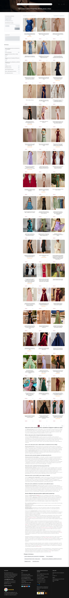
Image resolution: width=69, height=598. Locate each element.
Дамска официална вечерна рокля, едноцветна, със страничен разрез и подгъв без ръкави (58, 416)
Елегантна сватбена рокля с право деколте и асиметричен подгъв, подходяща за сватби (58, 349)
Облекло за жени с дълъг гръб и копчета (44, 255)
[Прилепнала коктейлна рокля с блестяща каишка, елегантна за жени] (30, 339)
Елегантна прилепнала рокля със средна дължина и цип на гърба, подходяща (58, 371)
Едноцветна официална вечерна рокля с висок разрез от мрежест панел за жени (58, 167)
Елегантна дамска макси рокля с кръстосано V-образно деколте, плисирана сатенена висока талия (30, 327)
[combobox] (34, 4)
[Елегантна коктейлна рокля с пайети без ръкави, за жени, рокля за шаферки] (44, 384)
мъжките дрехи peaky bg (47, 537)
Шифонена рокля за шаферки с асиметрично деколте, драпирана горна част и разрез (30, 167)
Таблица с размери (40, 575)
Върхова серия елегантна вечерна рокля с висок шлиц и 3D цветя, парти (44, 371)
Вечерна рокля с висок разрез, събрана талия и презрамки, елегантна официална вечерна (58, 145)
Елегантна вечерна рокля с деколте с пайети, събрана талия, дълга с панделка (58, 304)
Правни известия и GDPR (26, 582)
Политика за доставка (25, 574)
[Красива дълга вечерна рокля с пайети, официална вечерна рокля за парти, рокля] (58, 69)
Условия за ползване (40, 578)
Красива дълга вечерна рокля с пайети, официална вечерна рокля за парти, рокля (58, 78)
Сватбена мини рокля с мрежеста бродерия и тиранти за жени (58, 235)
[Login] (61, 4)
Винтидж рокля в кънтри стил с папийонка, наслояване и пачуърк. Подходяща (30, 190)
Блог (22, 572)
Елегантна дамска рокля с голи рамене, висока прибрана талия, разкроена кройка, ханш (44, 304)
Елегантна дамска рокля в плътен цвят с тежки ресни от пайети (29, 212)
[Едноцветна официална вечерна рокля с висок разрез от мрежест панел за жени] (58, 158)
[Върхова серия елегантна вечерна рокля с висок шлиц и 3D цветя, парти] (44, 362)
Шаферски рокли (28, 561)
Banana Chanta (38, 546)
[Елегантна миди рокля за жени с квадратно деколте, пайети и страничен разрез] (30, 407)
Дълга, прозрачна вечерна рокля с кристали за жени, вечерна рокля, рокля (30, 34)
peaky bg (60, 532)
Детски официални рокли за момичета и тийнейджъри (34, 556)
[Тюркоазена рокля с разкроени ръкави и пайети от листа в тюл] (30, 47)
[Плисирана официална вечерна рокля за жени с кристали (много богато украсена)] (44, 203)
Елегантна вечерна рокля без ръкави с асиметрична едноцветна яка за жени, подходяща (29, 394)
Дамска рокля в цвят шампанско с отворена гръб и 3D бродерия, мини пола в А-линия (29, 256)
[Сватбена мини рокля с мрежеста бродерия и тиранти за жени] (58, 225)
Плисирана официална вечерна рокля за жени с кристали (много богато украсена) (44, 212)
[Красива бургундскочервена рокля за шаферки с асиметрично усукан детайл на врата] (58, 384)
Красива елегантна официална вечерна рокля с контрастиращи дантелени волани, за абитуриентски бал (29, 304)
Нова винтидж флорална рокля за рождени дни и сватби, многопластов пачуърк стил (58, 101)
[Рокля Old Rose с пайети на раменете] (44, 113)
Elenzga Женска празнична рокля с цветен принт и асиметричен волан (44, 34)
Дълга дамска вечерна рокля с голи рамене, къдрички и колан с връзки (44, 101)
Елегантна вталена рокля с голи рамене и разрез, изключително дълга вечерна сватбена (58, 122)
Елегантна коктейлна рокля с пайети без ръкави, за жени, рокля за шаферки (44, 394)
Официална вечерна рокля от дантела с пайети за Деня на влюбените (44, 326)
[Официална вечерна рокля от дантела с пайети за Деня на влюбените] (44, 317)
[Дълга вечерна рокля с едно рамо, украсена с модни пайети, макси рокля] (44, 69)
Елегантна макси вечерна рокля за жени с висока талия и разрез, (58, 279)
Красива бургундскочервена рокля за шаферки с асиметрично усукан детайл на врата (58, 394)
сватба (38, 495)
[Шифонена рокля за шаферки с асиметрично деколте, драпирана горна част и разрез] (30, 158)
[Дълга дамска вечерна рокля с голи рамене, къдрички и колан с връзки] (44, 91)
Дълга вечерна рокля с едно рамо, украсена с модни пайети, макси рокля (44, 78)
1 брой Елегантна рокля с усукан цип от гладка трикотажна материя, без (30, 145)
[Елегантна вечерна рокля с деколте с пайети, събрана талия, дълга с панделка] (58, 294)
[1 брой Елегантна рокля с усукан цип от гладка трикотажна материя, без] (30, 135)
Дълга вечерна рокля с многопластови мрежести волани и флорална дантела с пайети (29, 371)
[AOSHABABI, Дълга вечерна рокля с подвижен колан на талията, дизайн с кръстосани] (44, 47)
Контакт (63, 1)
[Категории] (59, 4)
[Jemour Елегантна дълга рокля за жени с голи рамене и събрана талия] (44, 135)
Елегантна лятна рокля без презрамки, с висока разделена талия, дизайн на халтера (58, 326)
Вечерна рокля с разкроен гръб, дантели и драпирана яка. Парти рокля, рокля (44, 349)
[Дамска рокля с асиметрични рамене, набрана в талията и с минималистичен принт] (30, 225)
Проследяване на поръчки (56, 1)
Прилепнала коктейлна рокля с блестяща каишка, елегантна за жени (30, 349)
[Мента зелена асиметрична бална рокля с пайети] (58, 180)
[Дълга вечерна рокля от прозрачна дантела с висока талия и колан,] (30, 113)
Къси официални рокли (9, 20)
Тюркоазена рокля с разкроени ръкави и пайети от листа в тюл (30, 56)
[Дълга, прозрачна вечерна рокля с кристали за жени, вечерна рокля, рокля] (30, 25)
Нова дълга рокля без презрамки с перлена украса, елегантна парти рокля (58, 34)
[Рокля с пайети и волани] (30, 91)
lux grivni (49, 550)
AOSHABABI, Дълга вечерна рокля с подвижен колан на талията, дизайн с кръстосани (43, 57)
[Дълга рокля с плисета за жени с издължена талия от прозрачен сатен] (44, 180)
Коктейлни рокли (36, 561)
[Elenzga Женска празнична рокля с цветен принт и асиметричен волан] (44, 25)
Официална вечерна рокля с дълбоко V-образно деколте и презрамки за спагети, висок (44, 167)
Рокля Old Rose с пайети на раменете (44, 122)
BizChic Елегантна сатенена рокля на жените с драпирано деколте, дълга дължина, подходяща (58, 212)
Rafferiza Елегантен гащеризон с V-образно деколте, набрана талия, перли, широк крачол (30, 78)
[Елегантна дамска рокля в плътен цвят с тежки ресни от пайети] (30, 203)
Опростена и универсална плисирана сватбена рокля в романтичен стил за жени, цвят (58, 57)
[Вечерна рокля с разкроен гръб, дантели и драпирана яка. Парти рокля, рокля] (44, 339)
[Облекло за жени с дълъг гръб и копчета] (44, 246)
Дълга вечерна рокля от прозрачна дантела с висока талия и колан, (29, 122)
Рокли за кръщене (49, 556)
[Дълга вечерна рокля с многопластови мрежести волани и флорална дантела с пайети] (30, 362)
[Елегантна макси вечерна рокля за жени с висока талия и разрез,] (58, 270)
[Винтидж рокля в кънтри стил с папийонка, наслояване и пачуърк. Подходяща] (30, 180)
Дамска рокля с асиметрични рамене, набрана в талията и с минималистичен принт (30, 235)
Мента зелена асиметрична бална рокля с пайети (58, 189)
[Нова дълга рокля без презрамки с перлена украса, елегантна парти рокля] (58, 25)
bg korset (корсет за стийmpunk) (47, 527)
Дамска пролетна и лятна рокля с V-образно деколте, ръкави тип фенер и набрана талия (44, 235)
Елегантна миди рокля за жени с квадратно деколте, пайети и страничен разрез (30, 416)
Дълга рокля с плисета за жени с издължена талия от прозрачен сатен (44, 190)
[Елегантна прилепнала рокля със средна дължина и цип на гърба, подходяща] (58, 362)
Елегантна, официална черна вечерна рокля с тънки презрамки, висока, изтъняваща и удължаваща (44, 416)
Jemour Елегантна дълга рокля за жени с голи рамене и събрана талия (44, 145)
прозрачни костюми (32, 517)
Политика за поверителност (27, 575)
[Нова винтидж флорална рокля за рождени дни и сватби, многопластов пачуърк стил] (58, 91)
